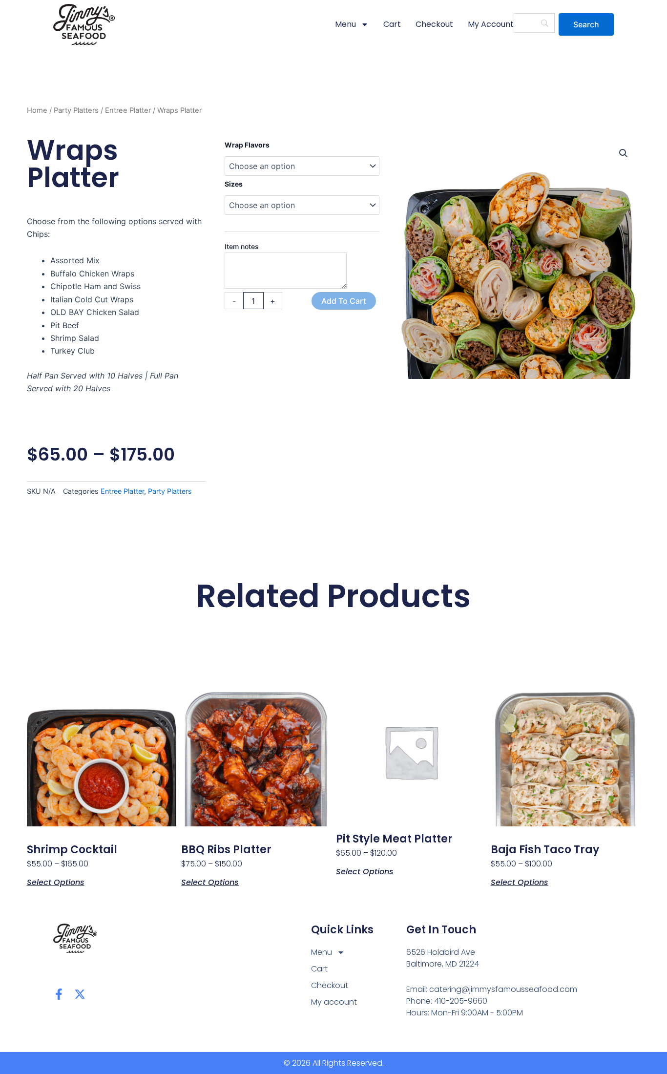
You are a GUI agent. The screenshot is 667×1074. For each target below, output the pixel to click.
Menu (345, 24)
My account (491, 24)
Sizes (234, 184)
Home (37, 110)
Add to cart (343, 301)
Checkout (434, 24)
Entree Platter (128, 110)
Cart (392, 24)
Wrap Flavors (247, 145)
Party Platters (76, 110)
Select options (55, 881)
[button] (623, 153)
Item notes (242, 246)
